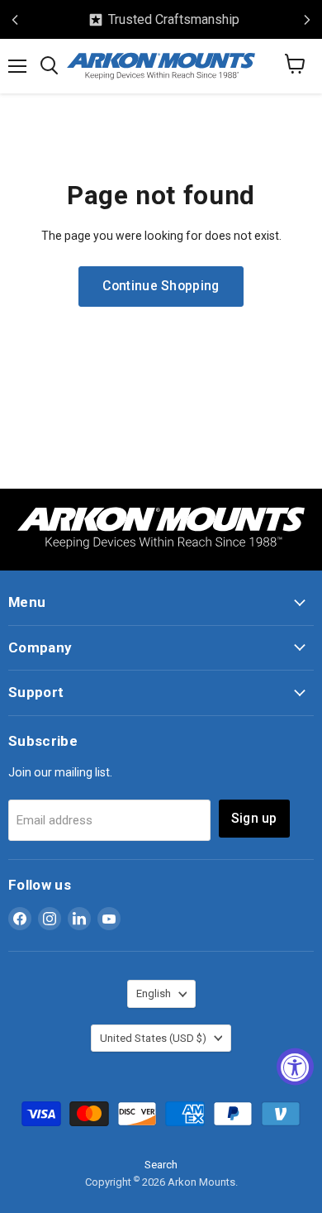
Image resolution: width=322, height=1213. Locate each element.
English (153, 993)
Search (161, 1164)
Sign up (254, 818)
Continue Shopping (160, 286)
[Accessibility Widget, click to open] (295, 1066)
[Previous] (15, 20)
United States (153, 1038)
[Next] (307, 20)
